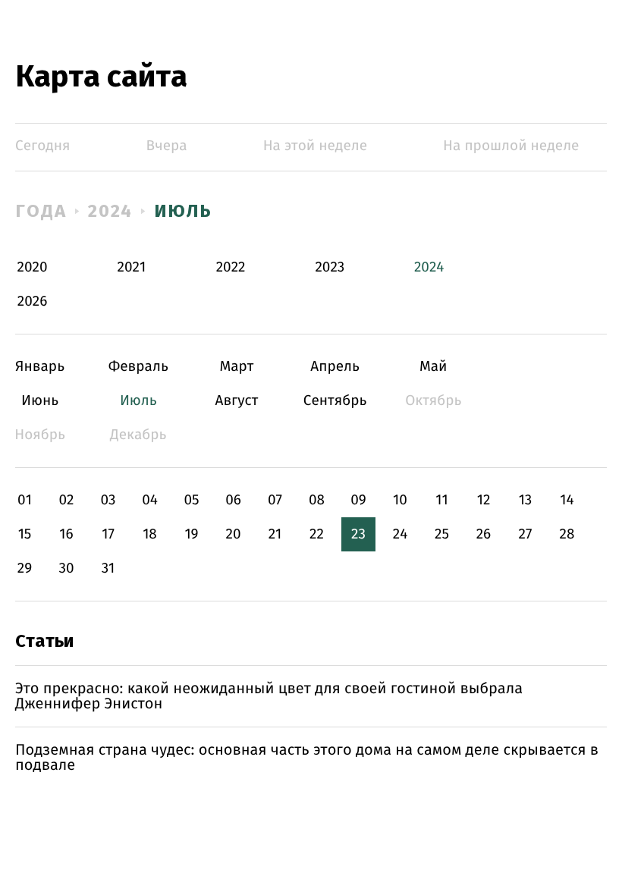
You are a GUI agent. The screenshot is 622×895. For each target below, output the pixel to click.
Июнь (40, 401)
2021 (131, 267)
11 (441, 500)
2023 (329, 267)
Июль (183, 210)
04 (150, 500)
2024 (111, 210)
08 (317, 500)
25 (442, 534)
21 (275, 534)
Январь (40, 366)
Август (236, 401)
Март (236, 366)
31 (108, 568)
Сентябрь (335, 401)
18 (150, 534)
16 (66, 534)
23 (358, 534)
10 (400, 500)
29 (24, 568)
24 (400, 534)
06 (233, 500)
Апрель (335, 366)
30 (66, 568)
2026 (32, 301)
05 (191, 500)
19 (191, 534)
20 (232, 534)
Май (433, 366)
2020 (32, 267)
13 (525, 500)
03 (107, 500)
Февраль (138, 366)
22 (316, 534)
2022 (231, 267)
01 (24, 500)
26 (484, 534)
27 (525, 534)
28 (567, 534)
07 (275, 500)
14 (566, 500)
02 (66, 500)
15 (25, 534)
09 (358, 500)
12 (484, 500)
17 (108, 534)
